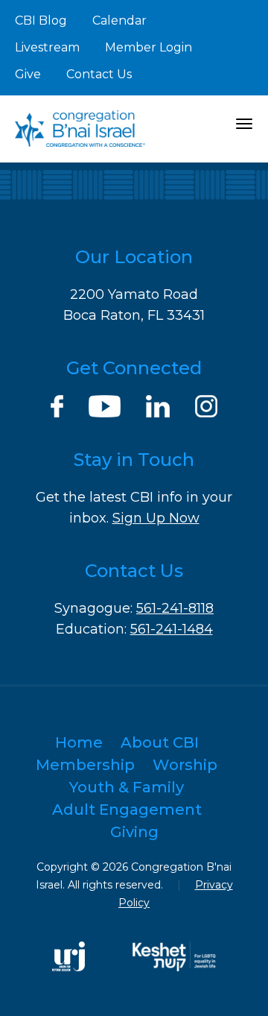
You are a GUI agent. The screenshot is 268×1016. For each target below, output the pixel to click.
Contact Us (99, 74)
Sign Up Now (156, 518)
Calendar (119, 20)
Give (28, 74)
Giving (134, 832)
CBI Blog (41, 20)
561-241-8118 (175, 608)
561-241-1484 (171, 629)
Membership (85, 765)
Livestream (47, 47)
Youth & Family (126, 787)
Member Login (148, 47)
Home (79, 742)
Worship (185, 765)
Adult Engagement (127, 809)
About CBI (160, 742)
